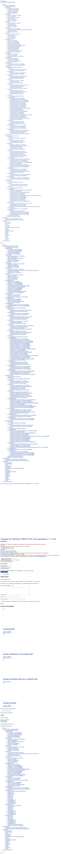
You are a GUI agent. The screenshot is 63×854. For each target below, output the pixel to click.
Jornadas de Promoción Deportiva (13, 135)
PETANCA (7, 235)
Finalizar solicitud (10, 723)
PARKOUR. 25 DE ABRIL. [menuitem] (13, 749)
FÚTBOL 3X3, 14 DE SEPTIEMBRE (16, 109)
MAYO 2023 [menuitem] (10, 816)
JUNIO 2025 (10, 89)
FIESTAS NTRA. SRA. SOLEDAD (13, 215)
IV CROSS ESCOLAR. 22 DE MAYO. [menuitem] (16, 752)
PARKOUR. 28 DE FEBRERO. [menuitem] (14, 737)
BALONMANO (8, 223)
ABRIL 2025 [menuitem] (10, 795)
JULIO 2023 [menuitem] (10, 818)
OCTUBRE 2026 (8, 52)
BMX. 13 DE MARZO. (11, 16)
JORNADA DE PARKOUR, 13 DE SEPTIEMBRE (18, 104)
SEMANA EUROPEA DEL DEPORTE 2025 (15, 67)
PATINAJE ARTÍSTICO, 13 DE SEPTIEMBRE (18, 103)
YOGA (6, 239)
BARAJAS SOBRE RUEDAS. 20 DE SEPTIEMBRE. (16, 45)
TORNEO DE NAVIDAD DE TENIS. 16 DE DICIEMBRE (19, 213)
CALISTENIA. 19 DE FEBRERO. (13, 9)
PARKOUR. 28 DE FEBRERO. (13, 13)
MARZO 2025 (11, 315)
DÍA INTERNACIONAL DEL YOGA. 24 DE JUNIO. (18, 185)
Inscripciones (6, 483)
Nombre (2, 596)
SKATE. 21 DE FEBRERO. (13, 252)
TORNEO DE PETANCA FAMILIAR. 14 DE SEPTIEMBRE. (22, 399)
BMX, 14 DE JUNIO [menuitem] (12, 759)
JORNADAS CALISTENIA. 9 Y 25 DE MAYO (18, 144)
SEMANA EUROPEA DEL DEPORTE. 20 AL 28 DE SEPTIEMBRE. (21, 162)
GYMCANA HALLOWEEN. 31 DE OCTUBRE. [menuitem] (18, 780)
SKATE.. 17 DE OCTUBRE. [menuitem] (14, 779)
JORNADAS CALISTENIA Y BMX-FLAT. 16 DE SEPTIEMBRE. (23, 430)
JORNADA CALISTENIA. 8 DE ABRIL (16, 140)
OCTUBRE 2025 (11, 120)
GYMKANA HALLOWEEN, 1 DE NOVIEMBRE (18, 125)
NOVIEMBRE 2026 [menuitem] (9, 781)
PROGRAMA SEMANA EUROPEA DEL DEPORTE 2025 (14, 219)
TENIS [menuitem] (6, 846)
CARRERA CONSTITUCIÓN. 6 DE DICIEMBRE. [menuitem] (18, 787)
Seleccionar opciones (7, 632)
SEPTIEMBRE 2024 (11, 157)
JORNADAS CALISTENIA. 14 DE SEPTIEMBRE (18, 160)
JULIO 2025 (10, 94)
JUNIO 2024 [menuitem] (10, 809)
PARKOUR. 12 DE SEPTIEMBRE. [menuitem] (15, 765)
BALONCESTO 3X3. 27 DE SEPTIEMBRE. (15, 50)
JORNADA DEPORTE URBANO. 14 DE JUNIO (18, 154)
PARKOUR (7, 234)
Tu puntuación (3, 585)
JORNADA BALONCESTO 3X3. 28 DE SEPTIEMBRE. (19, 166)
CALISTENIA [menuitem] (8, 834)
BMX (6, 224)
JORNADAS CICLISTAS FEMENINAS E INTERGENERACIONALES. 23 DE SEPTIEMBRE (25, 195)
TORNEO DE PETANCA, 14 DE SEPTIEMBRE (18, 107)
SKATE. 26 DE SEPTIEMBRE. (13, 49)
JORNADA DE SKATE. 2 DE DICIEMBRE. (19, 451)
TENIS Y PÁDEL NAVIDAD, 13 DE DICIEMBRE (18, 131)
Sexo (4, 563)
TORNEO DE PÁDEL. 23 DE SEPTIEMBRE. (17, 193)
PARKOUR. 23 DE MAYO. (12, 30)
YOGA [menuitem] (6, 848)
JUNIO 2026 (8, 273)
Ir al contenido (3, 1)
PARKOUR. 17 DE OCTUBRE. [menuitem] (14, 777)
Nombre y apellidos (6, 561)
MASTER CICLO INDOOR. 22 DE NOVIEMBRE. (18, 175)
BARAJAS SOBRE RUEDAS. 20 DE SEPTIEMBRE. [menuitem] (19, 769)
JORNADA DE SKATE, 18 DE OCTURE (17, 122)
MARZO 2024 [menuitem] (11, 806)
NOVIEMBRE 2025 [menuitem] (12, 802)
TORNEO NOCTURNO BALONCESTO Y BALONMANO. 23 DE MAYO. (20, 29)
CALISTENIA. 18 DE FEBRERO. (13, 8)
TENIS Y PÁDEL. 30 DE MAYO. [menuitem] (15, 755)
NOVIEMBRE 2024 (11, 173)
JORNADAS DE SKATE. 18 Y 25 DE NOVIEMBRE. (19, 208)
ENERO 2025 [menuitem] (10, 792)
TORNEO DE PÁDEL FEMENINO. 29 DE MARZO (18, 76)
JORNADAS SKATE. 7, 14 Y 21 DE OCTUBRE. (18, 204)
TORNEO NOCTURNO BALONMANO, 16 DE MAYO (22, 325)
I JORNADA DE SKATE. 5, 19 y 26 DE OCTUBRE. (21, 409)
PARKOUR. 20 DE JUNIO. (12, 36)
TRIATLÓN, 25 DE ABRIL (12, 26)
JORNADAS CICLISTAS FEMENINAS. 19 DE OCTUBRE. (20, 171)
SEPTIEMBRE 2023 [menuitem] (12, 819)
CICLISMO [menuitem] (7, 835)
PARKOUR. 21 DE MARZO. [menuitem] (14, 743)
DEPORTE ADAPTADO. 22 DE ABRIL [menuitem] (16, 746)
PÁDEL (6, 233)
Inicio (1, 483)
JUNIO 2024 (10, 150)
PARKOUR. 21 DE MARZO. (12, 19)
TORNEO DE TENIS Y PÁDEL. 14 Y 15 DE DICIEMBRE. (20, 178)
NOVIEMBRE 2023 (11, 207)
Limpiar (17, 559)
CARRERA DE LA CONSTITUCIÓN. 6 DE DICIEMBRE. (19, 177)
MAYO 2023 (10, 181)
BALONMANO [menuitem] (8, 832)
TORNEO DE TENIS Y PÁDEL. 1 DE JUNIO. (17, 151)
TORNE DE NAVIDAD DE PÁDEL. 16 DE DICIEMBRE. (19, 214)
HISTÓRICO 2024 (8, 134)
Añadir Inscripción (4, 571)
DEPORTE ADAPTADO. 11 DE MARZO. (14, 15)
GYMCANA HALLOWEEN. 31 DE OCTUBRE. (16, 56)
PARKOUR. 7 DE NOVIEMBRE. (13, 58)
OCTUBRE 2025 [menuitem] (11, 801)
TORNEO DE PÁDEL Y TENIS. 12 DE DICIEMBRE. (16, 65)
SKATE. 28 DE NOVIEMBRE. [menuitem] (14, 785)
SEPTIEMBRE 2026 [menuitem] (9, 763)
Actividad (3, 559)
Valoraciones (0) (6, 574)
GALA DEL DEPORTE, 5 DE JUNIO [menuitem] (15, 758)
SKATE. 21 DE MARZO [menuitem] (13, 744)
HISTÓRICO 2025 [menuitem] (9, 790)
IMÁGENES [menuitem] (5, 829)
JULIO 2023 (10, 186)
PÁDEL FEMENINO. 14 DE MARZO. (14, 17)
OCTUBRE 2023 (11, 202)
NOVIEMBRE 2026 (8, 57)
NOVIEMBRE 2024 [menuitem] (12, 813)
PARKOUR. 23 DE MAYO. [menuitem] (13, 754)
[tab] (33, 574)
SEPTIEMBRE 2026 (8, 39)
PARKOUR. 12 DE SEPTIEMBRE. (13, 41)
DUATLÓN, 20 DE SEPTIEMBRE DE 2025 (17, 110)
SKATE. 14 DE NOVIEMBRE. (13, 59)
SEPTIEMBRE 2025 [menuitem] (12, 800)
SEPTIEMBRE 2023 (11, 188)
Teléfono (4, 568)
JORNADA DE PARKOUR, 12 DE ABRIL (17, 80)
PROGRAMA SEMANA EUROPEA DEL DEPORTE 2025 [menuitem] (17, 828)
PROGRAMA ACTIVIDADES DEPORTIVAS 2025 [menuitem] (16, 827)
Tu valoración (3, 594)
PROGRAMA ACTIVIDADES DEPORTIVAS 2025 (13, 218)
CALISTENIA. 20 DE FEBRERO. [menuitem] (15, 734)
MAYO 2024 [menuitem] (10, 808)
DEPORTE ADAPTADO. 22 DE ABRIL (14, 23)
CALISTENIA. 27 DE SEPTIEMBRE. (14, 51)
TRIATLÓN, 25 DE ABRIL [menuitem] (13, 750)
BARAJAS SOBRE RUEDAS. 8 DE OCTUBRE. (18, 205)
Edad (4, 565)
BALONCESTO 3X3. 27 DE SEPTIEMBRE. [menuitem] (17, 774)
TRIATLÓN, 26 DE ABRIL (14, 81)
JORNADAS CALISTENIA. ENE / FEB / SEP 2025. (18, 69)
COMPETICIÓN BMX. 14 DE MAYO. (16, 182)
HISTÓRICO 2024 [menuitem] (9, 804)
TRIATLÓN (7, 238)
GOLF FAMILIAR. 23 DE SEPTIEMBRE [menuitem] (16, 770)
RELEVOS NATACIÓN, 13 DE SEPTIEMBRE (18, 102)
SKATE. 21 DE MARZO (12, 20)
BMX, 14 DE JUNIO (11, 35)
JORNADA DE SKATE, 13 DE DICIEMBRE (17, 132)
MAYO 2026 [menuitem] (8, 751)
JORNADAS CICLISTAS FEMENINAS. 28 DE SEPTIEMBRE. (20, 165)
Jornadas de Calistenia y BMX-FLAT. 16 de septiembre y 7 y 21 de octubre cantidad (16, 570)
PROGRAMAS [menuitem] (6, 826)
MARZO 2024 (10, 136)
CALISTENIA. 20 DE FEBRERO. (13, 10)
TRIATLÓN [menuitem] (7, 847)
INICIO (4, 4)
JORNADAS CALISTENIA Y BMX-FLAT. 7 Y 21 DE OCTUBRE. (21, 203)
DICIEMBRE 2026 (8, 62)
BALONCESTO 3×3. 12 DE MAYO (17, 388)
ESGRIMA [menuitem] (7, 840)
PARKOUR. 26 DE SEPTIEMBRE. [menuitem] (15, 772)
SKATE (6, 236)
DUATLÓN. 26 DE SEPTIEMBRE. (13, 47)
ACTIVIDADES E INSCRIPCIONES (9, 5)
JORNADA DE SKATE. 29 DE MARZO (16, 78)
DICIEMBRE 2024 (11, 176)
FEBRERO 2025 (10, 71)
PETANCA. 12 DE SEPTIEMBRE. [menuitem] (15, 766)
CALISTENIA (7, 225)
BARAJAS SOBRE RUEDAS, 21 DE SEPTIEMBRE (19, 111)
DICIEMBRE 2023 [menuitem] (12, 823)
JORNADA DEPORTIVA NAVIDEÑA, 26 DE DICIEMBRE (19, 133)
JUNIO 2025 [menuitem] (10, 797)
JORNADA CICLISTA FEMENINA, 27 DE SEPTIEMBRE (19, 118)
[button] (31, 242)
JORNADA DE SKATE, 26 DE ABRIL (16, 82)
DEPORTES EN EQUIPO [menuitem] (10, 839)
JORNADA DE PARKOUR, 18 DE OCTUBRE (17, 123)
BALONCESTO (8, 462)
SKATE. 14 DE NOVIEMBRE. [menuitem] (14, 783)
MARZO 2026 (7, 14)
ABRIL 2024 (10, 139)
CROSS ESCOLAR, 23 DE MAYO (16, 87)
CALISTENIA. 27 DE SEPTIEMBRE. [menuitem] (15, 775)
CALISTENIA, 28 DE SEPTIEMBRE (16, 119)
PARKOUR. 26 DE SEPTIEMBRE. (13, 48)
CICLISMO (7, 226)
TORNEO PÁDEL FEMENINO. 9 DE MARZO (20, 378)
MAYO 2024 (10, 143)
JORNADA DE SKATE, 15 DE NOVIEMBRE (19, 367)
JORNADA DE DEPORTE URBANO (16, 187)
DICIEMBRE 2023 (11, 209)
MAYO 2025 (10, 83)
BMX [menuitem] (6, 833)
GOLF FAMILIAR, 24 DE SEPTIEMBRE (17, 112)
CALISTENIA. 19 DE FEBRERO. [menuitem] (15, 733)
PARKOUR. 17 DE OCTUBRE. (14, 294)
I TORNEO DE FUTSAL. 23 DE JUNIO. (16, 156)
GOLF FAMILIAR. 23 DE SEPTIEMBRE (14, 46)
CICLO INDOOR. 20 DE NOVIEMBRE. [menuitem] (16, 784)
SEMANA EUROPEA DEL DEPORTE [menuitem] (16, 825)
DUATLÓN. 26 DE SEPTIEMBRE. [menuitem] (15, 771)
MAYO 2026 (7, 27)
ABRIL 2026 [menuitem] (8, 745)
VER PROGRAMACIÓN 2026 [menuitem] (11, 730)
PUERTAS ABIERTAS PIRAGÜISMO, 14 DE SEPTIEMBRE (20, 108)
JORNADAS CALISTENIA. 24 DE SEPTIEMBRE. (18, 197)
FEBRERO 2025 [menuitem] (11, 793)
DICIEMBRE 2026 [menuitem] (9, 786)
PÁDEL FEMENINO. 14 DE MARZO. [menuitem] (16, 741)
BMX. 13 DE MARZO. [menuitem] (12, 740)
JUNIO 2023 (10, 183)
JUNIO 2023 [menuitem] (10, 817)
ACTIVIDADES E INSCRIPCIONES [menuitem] (10, 729)
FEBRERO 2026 (8, 7)
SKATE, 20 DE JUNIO (11, 38)
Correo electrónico (4, 599)
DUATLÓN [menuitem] (7, 838)
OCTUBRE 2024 (11, 167)
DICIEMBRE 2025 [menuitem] (12, 803)
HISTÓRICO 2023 (9, 420)
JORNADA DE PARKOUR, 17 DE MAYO (17, 86)
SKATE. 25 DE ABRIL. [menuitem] (13, 748)
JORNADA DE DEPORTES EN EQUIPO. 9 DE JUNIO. (19, 184)
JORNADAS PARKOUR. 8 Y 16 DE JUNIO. (17, 153)
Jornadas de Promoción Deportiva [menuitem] (14, 805)
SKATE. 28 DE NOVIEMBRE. (13, 61)
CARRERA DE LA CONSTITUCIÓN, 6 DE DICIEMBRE (19, 130)
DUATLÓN (7, 229)
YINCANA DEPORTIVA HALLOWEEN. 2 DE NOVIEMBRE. (20, 174)
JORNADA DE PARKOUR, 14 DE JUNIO (17, 92)
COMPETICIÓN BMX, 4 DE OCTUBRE (17, 121)
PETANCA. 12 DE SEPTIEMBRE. (13, 42)
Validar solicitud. (3, 723)
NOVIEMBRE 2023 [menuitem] (12, 822)
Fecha (2, 558)
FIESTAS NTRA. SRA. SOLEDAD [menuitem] (15, 824)
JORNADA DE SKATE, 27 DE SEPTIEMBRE (19, 357)
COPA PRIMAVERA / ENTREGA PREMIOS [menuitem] (14, 836)
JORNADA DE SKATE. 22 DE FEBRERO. (17, 73)
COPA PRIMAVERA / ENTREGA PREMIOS (12, 227)
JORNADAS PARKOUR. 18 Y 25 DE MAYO (17, 149)
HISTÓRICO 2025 (8, 66)
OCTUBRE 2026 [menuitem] (8, 776)
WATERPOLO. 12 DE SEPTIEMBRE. (14, 44)
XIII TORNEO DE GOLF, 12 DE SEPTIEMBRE (18, 99)
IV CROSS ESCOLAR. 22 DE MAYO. (14, 28)
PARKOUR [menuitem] (7, 843)
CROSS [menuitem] (7, 837)
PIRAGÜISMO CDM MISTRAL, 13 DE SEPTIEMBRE (19, 101)
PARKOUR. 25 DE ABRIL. (12, 25)
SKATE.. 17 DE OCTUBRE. (12, 55)
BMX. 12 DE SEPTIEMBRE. (12, 40)
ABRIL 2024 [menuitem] (10, 807)
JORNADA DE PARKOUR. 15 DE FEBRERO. (17, 72)
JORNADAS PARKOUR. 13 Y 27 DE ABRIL (17, 141)
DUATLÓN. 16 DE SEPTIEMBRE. (16, 191)
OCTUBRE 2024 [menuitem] (11, 812)
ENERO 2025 (10, 68)
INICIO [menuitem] (4, 728)
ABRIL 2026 (7, 21)
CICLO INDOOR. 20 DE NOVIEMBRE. (14, 60)
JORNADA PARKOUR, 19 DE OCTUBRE (17, 172)
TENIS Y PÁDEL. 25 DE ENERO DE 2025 (17, 70)
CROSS (6, 228)
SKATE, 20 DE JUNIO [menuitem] (12, 762)
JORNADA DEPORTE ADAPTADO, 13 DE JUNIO (18, 91)
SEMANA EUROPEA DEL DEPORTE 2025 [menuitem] (17, 791)
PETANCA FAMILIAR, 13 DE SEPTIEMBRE (19, 346)
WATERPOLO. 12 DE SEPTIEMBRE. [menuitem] (16, 767)
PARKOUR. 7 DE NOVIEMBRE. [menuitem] (15, 782)
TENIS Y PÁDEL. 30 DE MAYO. (13, 31)
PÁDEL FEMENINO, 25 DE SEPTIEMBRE (17, 113)
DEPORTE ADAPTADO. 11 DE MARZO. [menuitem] (16, 739)
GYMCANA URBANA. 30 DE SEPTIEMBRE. (18, 199)
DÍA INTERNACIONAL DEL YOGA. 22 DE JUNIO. (18, 155)
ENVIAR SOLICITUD (6, 240)
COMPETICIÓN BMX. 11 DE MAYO (16, 146)
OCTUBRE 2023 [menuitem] (11, 821)
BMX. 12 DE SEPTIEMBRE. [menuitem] (14, 764)
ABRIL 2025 (10, 79)
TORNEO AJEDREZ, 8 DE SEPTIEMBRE (17, 98)
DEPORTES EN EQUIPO (9, 230)
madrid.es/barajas (42, 556)
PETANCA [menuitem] (7, 844)
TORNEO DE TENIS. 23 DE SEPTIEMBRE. (17, 194)
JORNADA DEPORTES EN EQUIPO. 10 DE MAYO (18, 145)
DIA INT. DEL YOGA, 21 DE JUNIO (16, 93)
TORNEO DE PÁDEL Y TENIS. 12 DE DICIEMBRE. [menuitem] (19, 788)
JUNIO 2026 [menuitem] (8, 756)
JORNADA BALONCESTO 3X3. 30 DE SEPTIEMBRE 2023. (23, 441)
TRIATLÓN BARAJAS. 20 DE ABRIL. (16, 142)
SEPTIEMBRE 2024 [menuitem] (12, 811)
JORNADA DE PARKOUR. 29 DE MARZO (17, 77)
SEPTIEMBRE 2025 (11, 97)
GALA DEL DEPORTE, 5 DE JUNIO (14, 34)
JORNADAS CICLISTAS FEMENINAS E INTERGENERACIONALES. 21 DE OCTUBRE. (25, 206)
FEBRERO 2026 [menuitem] (8, 731)
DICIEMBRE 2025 (11, 129)
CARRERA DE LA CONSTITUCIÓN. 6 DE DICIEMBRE (19, 212)
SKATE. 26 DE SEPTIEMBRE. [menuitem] (14, 773)
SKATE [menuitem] (7, 845)
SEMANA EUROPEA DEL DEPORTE (14, 216)
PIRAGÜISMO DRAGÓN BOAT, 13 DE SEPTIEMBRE (19, 100)
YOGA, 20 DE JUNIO (11, 37)
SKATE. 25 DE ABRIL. (12, 24)
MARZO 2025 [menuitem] (11, 794)
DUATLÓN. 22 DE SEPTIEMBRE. (16, 163)
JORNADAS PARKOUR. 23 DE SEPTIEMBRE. (18, 196)
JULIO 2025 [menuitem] (10, 798)
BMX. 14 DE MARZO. (11, 18)
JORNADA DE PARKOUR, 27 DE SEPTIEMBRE (18, 115)
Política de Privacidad (6, 710)
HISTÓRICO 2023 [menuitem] (9, 815)
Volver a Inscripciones (4, 719)
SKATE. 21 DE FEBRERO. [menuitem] (13, 735)
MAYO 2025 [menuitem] (10, 796)
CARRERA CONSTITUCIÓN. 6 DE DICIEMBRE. (18, 304)
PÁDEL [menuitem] (7, 842)
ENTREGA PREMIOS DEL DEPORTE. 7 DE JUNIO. (19, 152)
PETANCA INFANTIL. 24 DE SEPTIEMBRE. (17, 198)
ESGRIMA (7, 472)
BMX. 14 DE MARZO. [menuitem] (12, 742)
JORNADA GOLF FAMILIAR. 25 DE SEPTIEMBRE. (19, 164)
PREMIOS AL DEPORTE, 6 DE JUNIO (16, 90)
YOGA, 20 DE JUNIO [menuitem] (12, 761)
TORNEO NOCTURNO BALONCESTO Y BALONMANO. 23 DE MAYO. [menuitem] (23, 753)
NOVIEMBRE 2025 (11, 124)
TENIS (6, 237)
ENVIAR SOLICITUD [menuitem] (7, 849)
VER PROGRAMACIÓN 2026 (10, 6)
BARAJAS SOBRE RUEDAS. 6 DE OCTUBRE (18, 170)
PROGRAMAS (5, 217)
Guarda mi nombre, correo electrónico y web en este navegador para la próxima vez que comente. (21, 601)
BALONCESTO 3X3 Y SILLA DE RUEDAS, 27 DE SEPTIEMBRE (21, 114)
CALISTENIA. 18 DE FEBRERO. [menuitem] (15, 732)
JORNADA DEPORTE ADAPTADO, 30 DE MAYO (18, 88)
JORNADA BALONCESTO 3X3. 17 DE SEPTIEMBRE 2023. (20, 192)
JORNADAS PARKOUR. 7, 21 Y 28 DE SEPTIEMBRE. (19, 161)
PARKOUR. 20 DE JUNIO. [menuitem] (13, 760)
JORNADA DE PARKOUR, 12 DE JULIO (19, 336)
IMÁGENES (5, 220)
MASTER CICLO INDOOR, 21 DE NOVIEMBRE (18, 128)
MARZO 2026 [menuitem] (8, 738)
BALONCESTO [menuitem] (8, 830)
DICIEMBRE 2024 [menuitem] (12, 814)
